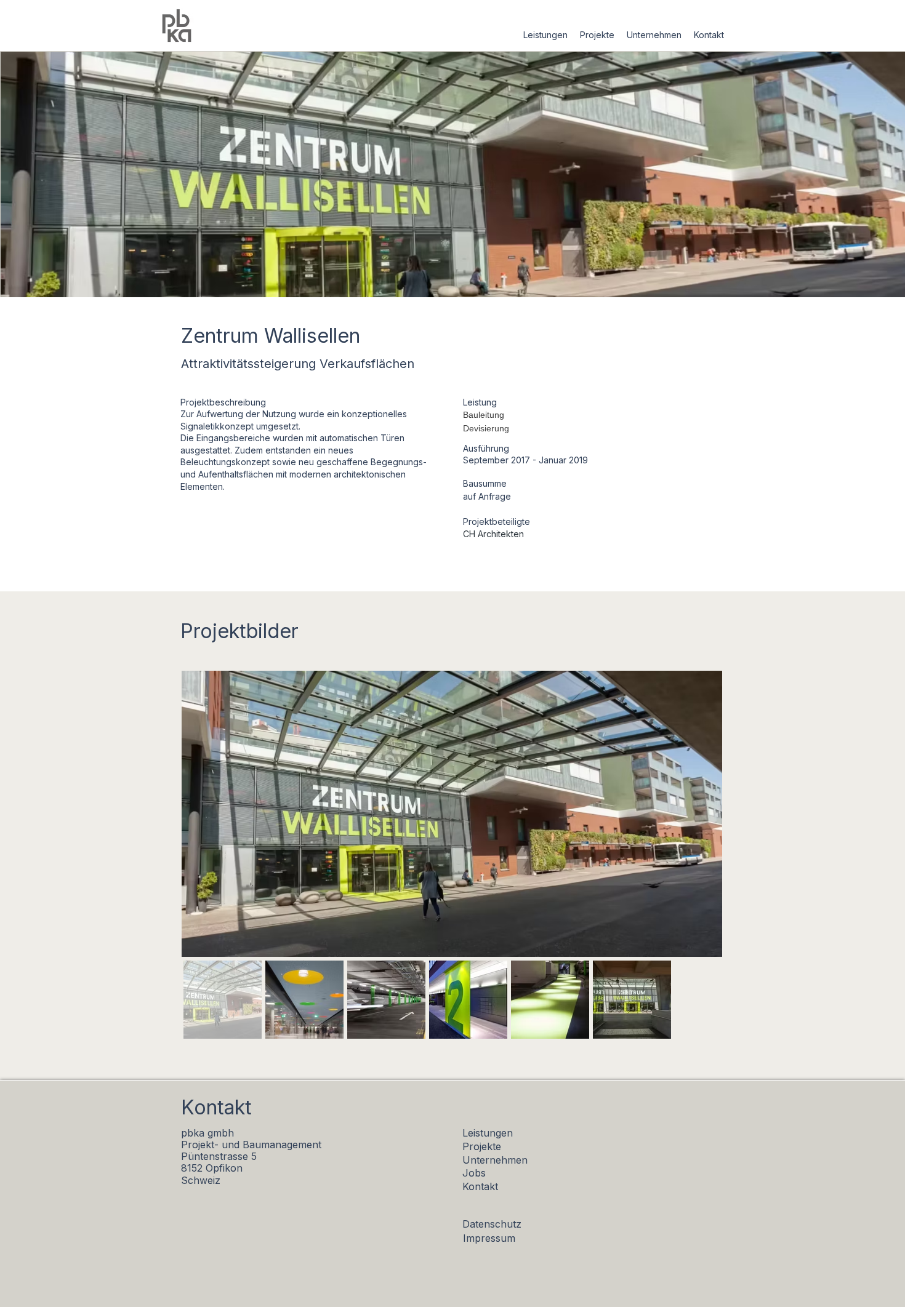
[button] (545, 35)
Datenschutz (491, 1224)
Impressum (489, 1238)
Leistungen (487, 1133)
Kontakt (480, 1186)
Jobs (474, 1173)
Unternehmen (495, 1160)
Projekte (481, 1146)
